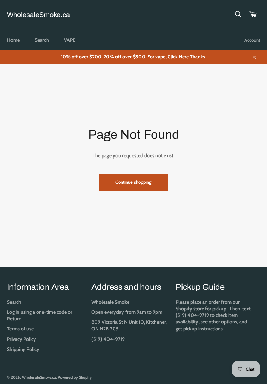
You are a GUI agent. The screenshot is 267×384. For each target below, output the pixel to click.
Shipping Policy (23, 349)
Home (13, 40)
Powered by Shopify (75, 377)
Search (42, 40)
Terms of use (20, 329)
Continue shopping (133, 182)
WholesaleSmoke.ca (38, 14)
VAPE (69, 40)
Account (252, 40)
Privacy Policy (21, 339)
